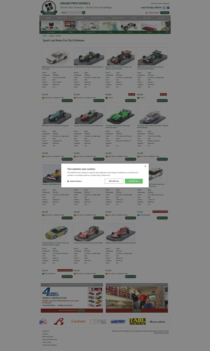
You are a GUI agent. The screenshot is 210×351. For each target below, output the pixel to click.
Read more (106, 175)
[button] (74, 181)
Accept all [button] (134, 181)
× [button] (145, 166)
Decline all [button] (114, 181)
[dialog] (105, 175)
